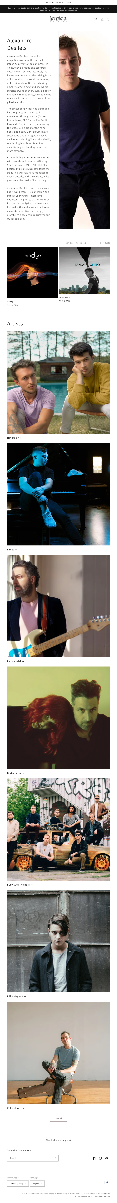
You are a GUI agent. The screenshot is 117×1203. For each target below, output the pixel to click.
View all (59, 1118)
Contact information (84, 1196)
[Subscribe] (55, 1158)
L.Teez (10, 549)
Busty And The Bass (18, 884)
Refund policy (62, 1193)
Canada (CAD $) (16, 1183)
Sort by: (69, 243)
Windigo (10, 301)
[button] (8, 19)
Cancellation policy (102, 1196)
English (36, 1183)
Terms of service (89, 1193)
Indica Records (34, 1193)
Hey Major (13, 437)
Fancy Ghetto (64, 297)
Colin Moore (14, 1108)
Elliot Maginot (15, 996)
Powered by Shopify (47, 1193)
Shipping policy (104, 1193)
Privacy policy (75, 1193)
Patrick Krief (14, 661)
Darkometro (14, 773)
